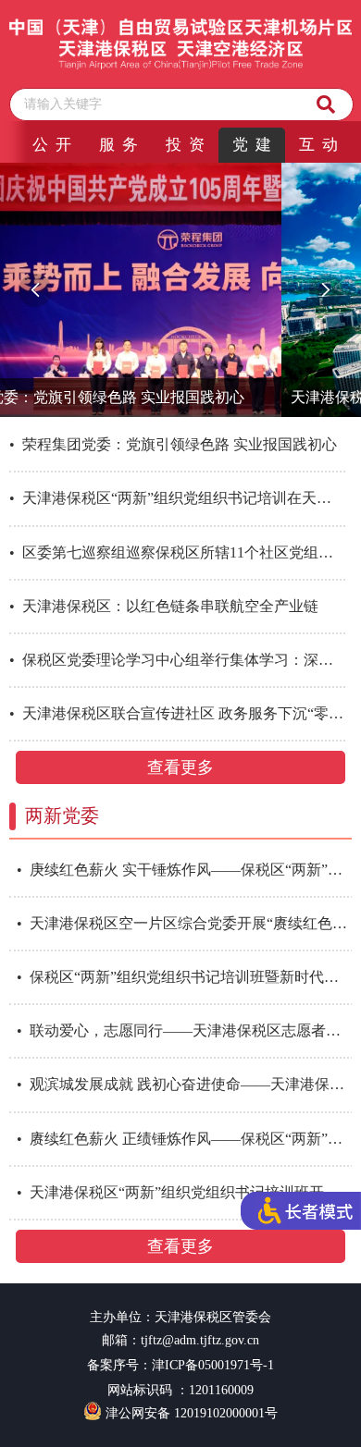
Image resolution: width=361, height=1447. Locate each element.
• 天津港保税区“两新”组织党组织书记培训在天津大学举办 (177, 498)
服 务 (118, 144)
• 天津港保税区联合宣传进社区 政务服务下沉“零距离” (177, 713)
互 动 (318, 144)
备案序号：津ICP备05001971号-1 (180, 1365)
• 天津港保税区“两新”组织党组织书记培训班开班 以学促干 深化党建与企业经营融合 (188, 1192)
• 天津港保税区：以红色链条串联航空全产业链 (163, 606)
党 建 (251, 144)
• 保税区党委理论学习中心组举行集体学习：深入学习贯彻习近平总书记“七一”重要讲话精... (177, 659)
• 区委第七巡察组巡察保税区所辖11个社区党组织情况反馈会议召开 (177, 552)
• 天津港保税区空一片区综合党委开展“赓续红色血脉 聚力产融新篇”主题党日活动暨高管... (188, 923)
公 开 (51, 144)
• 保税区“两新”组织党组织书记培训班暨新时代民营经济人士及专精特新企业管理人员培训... (188, 977)
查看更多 (180, 767)
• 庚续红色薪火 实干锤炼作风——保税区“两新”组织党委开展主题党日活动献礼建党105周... (188, 869)
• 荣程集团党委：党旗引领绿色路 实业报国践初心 (173, 444)
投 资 (185, 144)
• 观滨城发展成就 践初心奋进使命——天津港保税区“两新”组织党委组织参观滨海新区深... (188, 1084)
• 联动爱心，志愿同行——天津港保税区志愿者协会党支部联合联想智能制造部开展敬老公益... (188, 1030)
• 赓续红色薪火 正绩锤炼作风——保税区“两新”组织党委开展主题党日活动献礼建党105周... (188, 1138)
